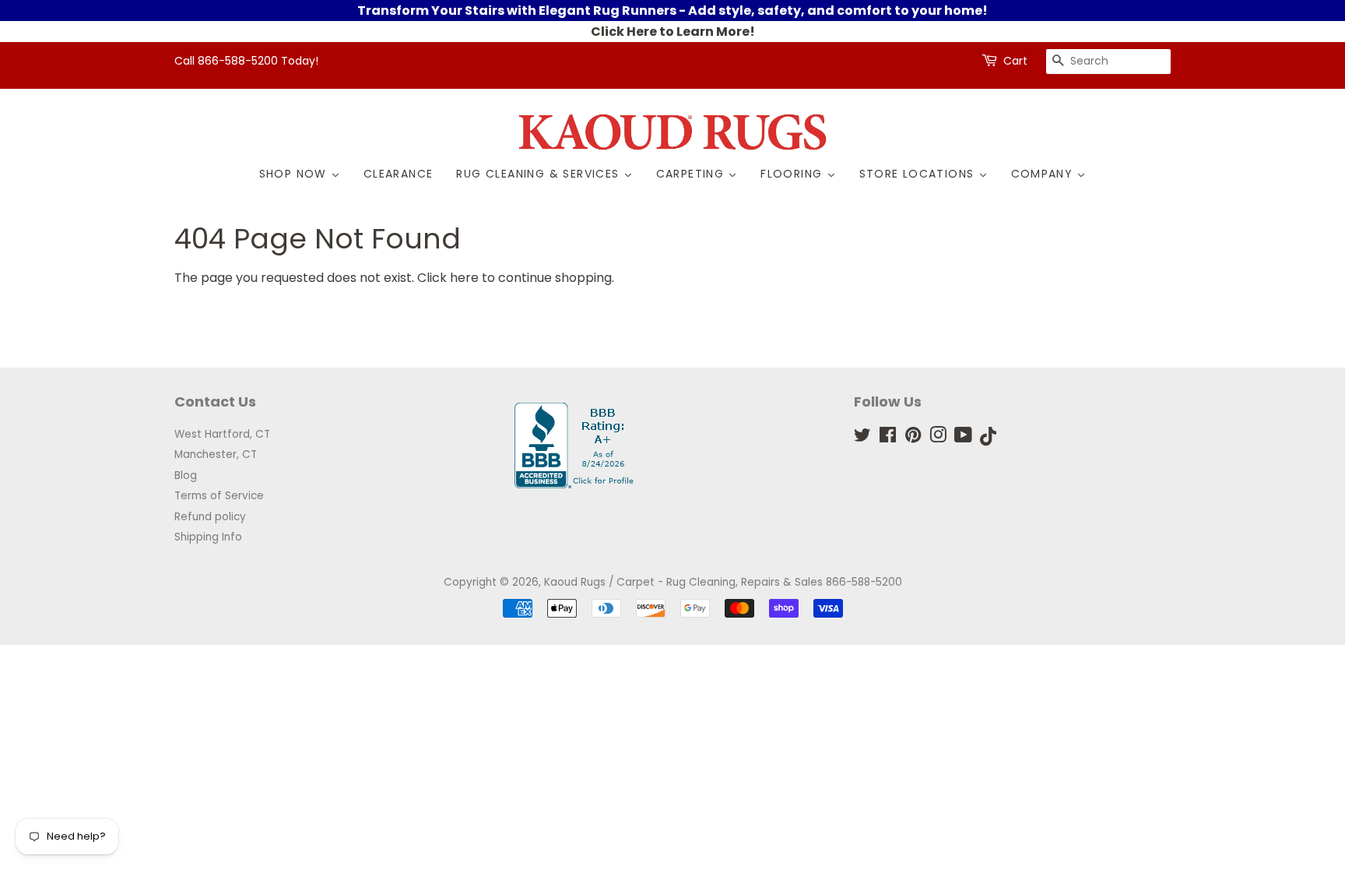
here (464, 278)
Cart (1015, 61)
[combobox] (1108, 61)
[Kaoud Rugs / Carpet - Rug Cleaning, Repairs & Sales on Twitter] (862, 438)
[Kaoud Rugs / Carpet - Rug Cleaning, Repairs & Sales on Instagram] (937, 438)
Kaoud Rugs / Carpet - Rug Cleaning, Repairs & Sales (683, 582)
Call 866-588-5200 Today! (246, 61)
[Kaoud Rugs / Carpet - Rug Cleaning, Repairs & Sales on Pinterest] (913, 438)
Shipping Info (208, 537)
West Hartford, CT (222, 434)
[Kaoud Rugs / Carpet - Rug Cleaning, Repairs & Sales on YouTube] (963, 438)
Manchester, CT (215, 454)
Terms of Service (219, 495)
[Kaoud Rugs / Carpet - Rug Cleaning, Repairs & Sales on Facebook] (888, 438)
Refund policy (210, 516)
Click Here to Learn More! (673, 32)
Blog (185, 475)
